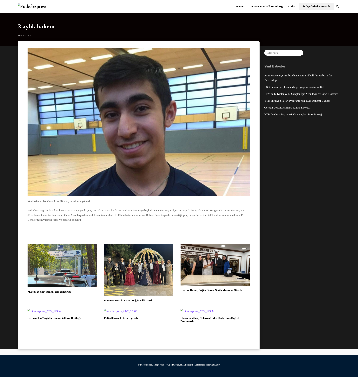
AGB (168, 365)
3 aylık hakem (36, 26)
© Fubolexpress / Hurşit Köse (151, 365)
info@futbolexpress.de (316, 6)
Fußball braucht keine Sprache (121, 317)
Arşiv (217, 365)
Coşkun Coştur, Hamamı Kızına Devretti (287, 107)
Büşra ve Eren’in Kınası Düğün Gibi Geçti (128, 300)
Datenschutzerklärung (204, 365)
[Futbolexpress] (32, 6)
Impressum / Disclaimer (182, 365)
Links (291, 6)
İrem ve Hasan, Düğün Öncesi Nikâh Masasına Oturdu (211, 290)
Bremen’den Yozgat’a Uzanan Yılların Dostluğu (54, 317)
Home (239, 6)
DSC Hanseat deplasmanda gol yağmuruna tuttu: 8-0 (294, 86)
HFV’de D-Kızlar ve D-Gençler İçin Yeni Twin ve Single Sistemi (301, 93)
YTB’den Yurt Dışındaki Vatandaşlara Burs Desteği (293, 114)
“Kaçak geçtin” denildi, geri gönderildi (49, 291)
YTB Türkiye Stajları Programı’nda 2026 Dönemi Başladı (297, 100)
